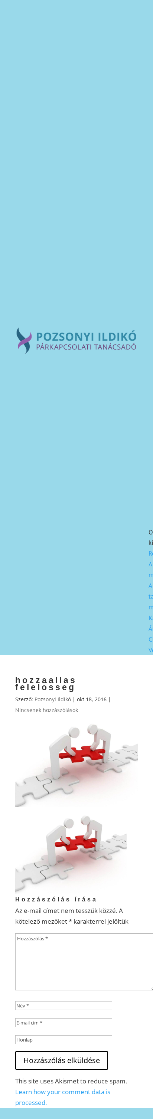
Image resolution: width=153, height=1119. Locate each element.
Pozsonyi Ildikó (53, 699)
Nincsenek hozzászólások (46, 710)
